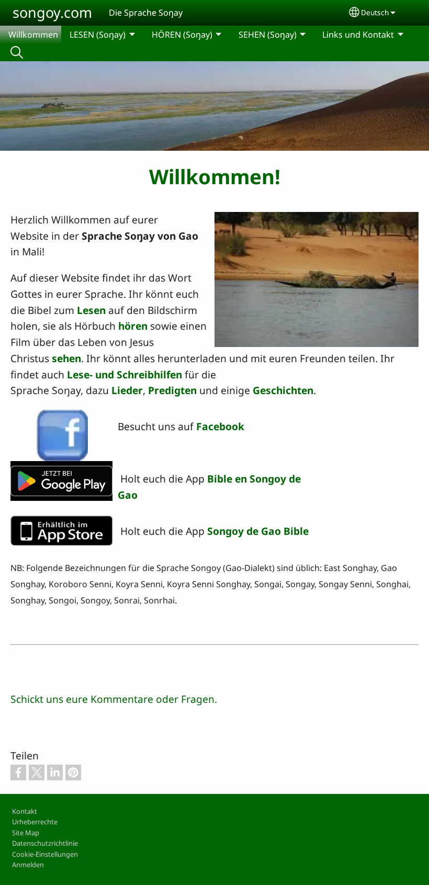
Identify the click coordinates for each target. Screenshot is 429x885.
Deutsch (375, 12)
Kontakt (24, 811)
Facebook (220, 426)
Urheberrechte (35, 821)
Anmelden (28, 864)
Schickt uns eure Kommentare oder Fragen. (113, 699)
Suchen (16, 52)
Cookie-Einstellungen (45, 854)
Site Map (25, 832)
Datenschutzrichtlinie (45, 843)
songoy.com (52, 12)
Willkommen (33, 34)
